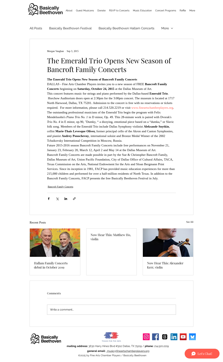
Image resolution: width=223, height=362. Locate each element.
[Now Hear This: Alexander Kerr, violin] (168, 243)
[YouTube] (183, 336)
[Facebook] (155, 336)
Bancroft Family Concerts (60, 186)
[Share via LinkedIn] (65, 198)
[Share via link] (74, 198)
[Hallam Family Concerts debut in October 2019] (55, 243)
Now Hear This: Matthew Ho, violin (111, 237)
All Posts (36, 28)
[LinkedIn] (174, 336)
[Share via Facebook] (48, 198)
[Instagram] (146, 336)
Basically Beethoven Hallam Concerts (126, 28)
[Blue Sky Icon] (192, 336)
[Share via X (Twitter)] (57, 198)
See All (189, 222)
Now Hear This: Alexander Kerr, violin (165, 265)
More (165, 28)
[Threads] (164, 336)
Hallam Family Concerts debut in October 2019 (51, 265)
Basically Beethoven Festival (70, 28)
